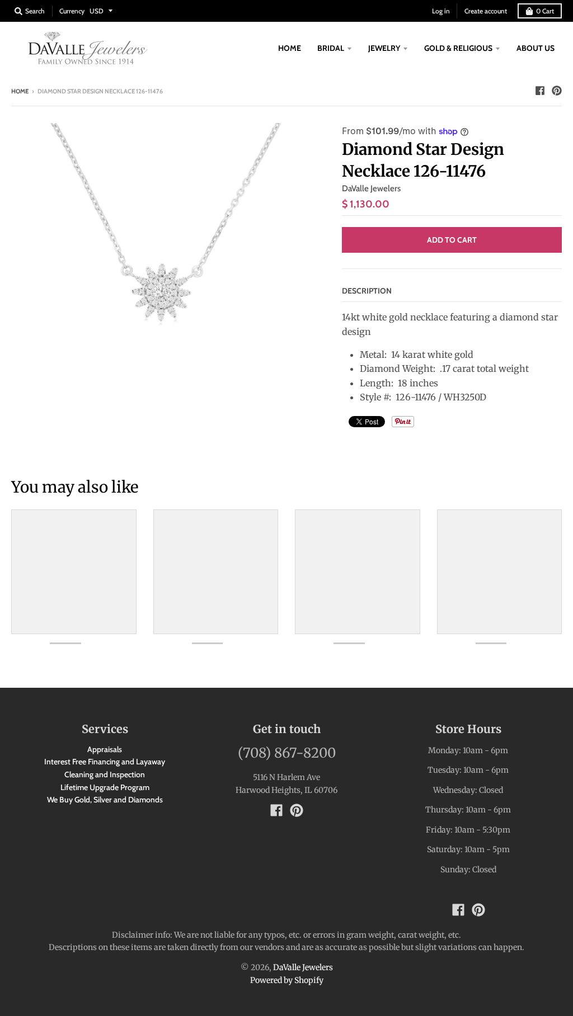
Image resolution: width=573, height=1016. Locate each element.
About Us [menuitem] (535, 48)
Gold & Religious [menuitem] (458, 48)
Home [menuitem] (289, 48)
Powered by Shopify (286, 980)
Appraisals (104, 749)
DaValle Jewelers (371, 188)
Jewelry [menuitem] (384, 48)
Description (367, 291)
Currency (71, 11)
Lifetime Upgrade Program (104, 787)
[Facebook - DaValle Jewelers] (540, 91)
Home (20, 91)
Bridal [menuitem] (330, 48)
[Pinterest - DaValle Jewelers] (557, 91)
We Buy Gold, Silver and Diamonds (105, 800)
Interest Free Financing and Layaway (104, 762)
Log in (441, 11)
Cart (545, 11)
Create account (485, 11)
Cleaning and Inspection (104, 774)
